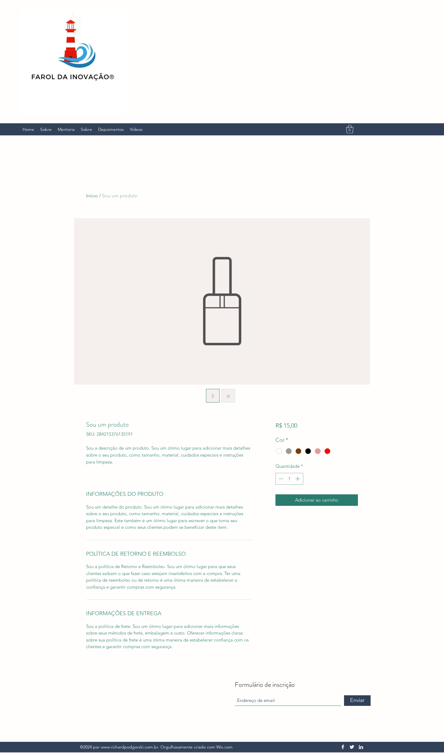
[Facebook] (343, 747)
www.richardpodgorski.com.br (129, 747)
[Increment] (298, 478)
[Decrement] (280, 478)
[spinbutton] (289, 478)
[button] (349, 129)
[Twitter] (352, 747)
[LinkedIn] (361, 747)
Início (92, 196)
